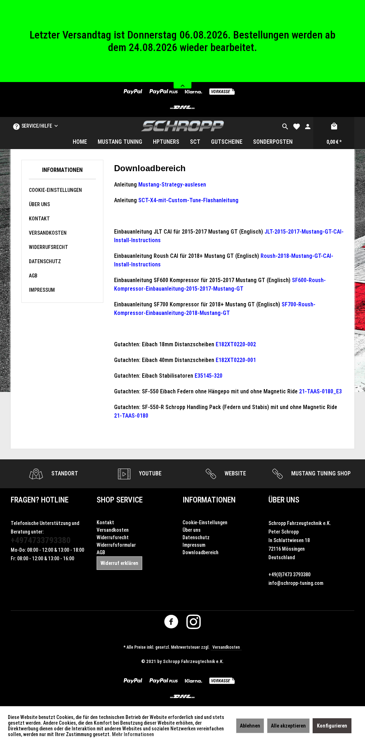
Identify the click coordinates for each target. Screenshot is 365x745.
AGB (33, 276)
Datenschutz (45, 261)
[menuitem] (285, 126)
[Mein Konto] (307, 126)
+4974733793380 (41, 540)
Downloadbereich (200, 552)
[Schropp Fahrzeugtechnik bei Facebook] (171, 623)
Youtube (149, 473)
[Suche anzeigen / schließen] (285, 126)
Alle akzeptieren (288, 726)
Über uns (39, 204)
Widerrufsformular (116, 545)
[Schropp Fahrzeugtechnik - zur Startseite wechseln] (182, 126)
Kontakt (39, 218)
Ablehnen (250, 726)
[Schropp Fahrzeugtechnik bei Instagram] (193, 623)
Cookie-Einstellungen (55, 190)
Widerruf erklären (119, 563)
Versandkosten (48, 233)
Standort (64, 473)
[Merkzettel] (296, 126)
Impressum (42, 290)
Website (234, 473)
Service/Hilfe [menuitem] (36, 126)
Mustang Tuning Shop (320, 473)
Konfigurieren (332, 726)
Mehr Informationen (133, 734)
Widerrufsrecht (48, 247)
